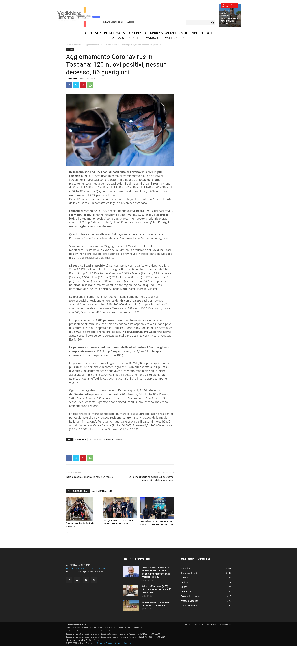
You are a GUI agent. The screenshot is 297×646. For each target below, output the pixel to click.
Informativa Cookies (122, 643)
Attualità (77, 44)
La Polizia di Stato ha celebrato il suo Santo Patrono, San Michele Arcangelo (151, 479)
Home (68, 44)
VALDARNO (212, 624)
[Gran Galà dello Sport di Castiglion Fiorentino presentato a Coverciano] (157, 508)
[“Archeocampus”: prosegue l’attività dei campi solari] (131, 605)
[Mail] (77, 580)
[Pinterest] (83, 85)
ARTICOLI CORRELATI (78, 491)
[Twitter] (76, 85)
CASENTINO (199, 624)
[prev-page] (68, 532)
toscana (119, 439)
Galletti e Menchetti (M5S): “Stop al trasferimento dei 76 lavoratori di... (156, 589)
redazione (72, 78)
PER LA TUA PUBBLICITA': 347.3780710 (85, 568)
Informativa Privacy (104, 643)
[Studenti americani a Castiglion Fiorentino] (83, 509)
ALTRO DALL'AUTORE (102, 491)
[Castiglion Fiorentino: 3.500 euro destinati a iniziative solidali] (120, 507)
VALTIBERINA (225, 624)
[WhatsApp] (90, 85)
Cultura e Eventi (227, 6)
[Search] (212, 22)
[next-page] (73, 532)
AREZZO (187, 624)
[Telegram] (86, 580)
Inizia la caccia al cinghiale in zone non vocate (89, 477)
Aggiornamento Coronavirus (101, 439)
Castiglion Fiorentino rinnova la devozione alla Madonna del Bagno (229, 17)
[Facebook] (69, 85)
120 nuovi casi (80, 439)
